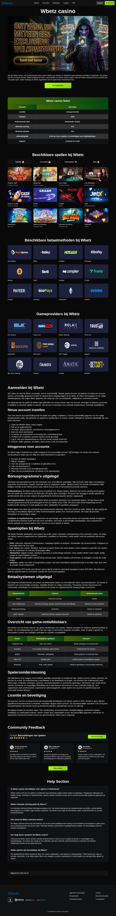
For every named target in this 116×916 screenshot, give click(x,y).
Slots (95, 162)
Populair (18, 162)
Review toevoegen (97, 736)
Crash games (69, 162)
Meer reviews (58, 768)
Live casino (44, 162)
